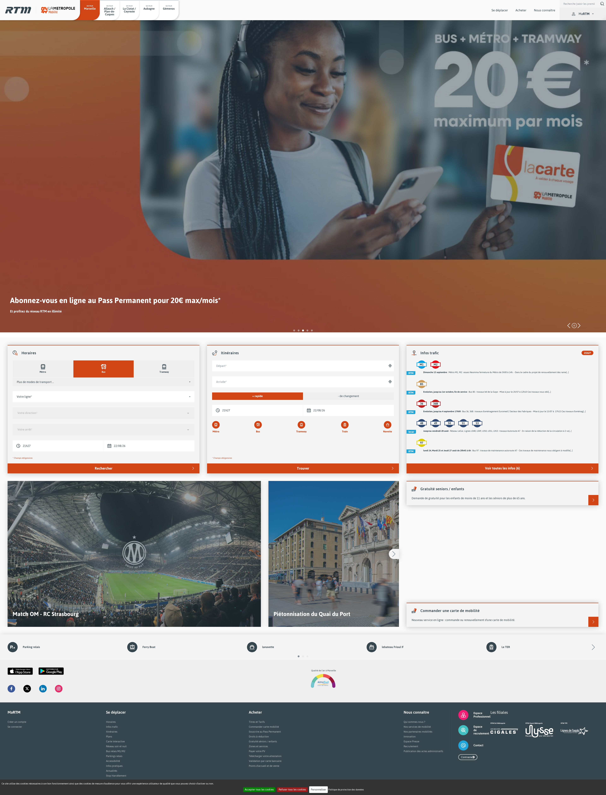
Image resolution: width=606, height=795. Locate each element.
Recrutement (411, 746)
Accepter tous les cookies (259, 789)
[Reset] (392, 366)
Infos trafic (112, 726)
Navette (387, 431)
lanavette (268, 647)
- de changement (348, 396)
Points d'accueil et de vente (264, 765)
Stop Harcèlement (116, 775)
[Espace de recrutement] (459, 730)
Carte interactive (115, 741)
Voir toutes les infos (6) (502, 468)
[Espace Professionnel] (459, 715)
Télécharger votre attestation (265, 756)
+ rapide (257, 396)
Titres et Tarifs (257, 721)
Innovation (410, 736)
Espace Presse (411, 741)
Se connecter (15, 726)
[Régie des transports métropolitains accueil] (18, 10)
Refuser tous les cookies (292, 789)
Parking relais (31, 647)
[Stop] (574, 325)
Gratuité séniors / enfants (263, 741)
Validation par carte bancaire (265, 761)
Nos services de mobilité (417, 726)
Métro (216, 431)
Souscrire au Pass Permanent (265, 731)
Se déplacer (500, 10)
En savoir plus (18, 320)
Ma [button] (584, 14)
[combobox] (103, 413)
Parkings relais (114, 756)
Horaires (111, 721)
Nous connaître (544, 10)
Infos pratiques (114, 765)
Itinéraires (111, 731)
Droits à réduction (259, 736)
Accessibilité (113, 761)
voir (134, 554)
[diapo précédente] (569, 325)
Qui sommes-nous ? (414, 721)
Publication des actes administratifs (423, 751)
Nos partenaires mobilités (418, 731)
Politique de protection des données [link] (346, 789)
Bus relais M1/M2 (115, 751)
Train (345, 431)
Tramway (301, 431)
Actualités (111, 770)
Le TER (506, 647)
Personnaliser (318, 789)
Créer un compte (17, 721)
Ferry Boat (149, 647)
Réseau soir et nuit (116, 746)
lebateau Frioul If (392, 647)
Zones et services (258, 746)
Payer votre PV (257, 751)
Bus (258, 431)
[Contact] (459, 745)
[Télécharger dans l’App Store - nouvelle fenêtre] (20, 671)
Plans (109, 736)
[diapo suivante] (578, 325)
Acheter (521, 10)
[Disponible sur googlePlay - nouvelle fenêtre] (51, 671)
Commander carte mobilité (264, 726)
